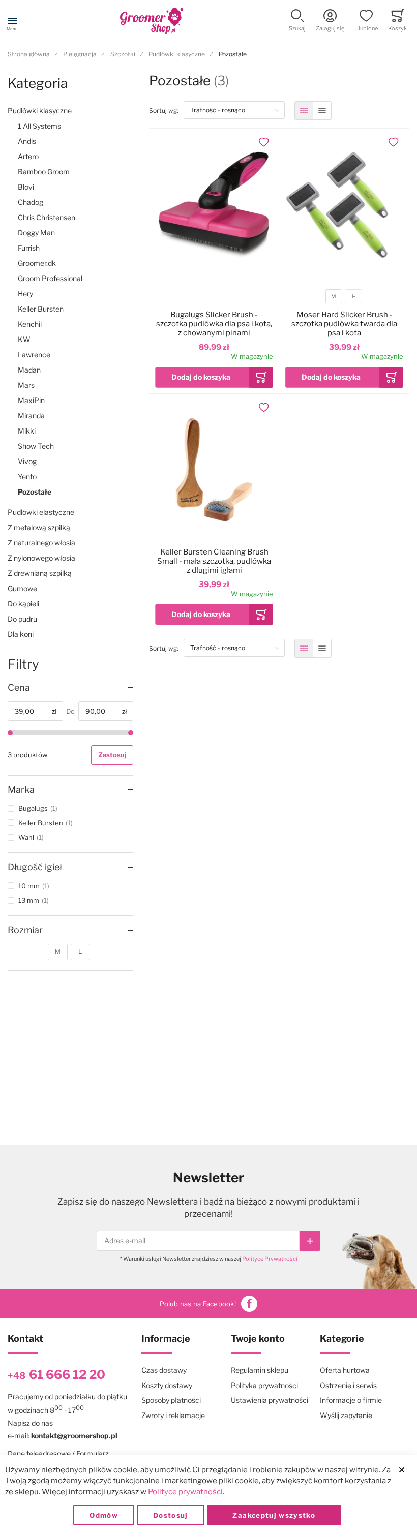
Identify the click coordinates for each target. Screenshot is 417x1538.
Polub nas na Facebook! (198, 1304)
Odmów (104, 1515)
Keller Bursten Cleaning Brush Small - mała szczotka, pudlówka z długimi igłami (214, 561)
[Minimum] (10, 732)
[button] (297, 21)
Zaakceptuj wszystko (273, 1515)
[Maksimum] (130, 732)
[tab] (70, 687)
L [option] (353, 296)
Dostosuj (170, 1515)
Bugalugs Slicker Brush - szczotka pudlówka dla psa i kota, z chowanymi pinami (214, 323)
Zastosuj (112, 755)
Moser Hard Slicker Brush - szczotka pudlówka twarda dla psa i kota (344, 323)
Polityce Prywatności (269, 1259)
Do (70, 711)
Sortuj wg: (166, 110)
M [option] (333, 296)
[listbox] (344, 297)
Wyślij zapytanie (346, 1415)
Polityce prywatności (185, 1491)
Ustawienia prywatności (269, 1400)
